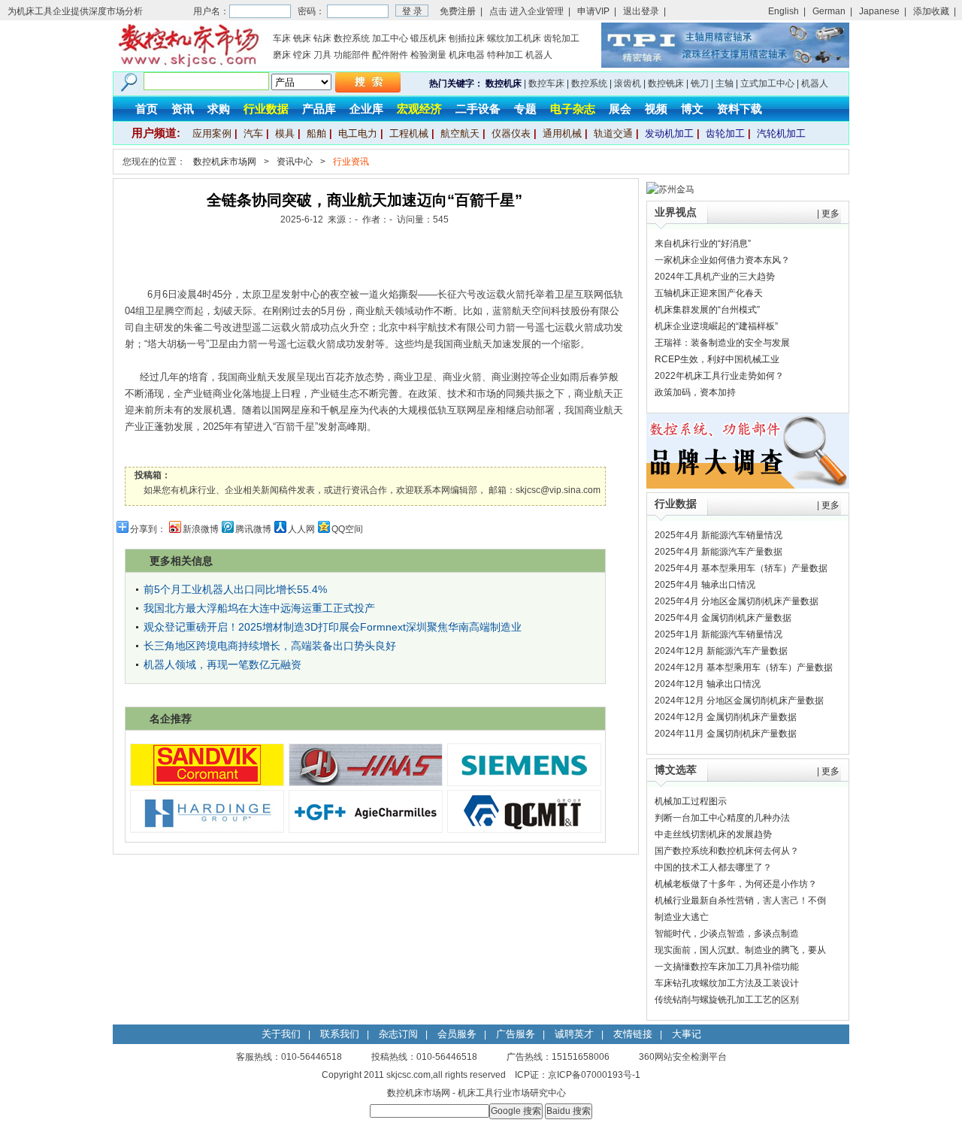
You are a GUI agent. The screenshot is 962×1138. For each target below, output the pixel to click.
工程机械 (408, 133)
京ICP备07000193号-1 (594, 1075)
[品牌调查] (747, 485)
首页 (146, 108)
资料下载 (739, 108)
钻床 (322, 38)
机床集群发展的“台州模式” (707, 309)
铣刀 (700, 83)
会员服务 (456, 1034)
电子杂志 (572, 108)
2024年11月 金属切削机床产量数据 (726, 733)
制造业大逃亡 (682, 917)
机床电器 (467, 55)
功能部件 (352, 55)
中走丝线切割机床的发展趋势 (713, 834)
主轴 (724, 83)
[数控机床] (188, 64)
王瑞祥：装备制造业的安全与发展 (722, 342)
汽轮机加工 (781, 133)
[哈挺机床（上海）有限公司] (207, 829)
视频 (656, 108)
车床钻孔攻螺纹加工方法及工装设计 (727, 983)
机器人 (538, 55)
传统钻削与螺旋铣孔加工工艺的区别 (727, 999)
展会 (620, 108)
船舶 (316, 133)
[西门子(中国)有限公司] (524, 782)
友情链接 (632, 1034)
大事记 (686, 1034)
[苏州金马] (670, 189)
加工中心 (390, 38)
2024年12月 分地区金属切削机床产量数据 (739, 700)
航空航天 (459, 133)
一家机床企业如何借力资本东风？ (722, 260)
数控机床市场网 (224, 161)
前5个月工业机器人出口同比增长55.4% (235, 589)
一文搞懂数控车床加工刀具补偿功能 (727, 966)
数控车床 (546, 83)
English (783, 11)
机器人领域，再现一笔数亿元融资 (222, 664)
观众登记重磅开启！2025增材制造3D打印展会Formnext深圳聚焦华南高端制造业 (333, 627)
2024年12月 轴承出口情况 (708, 684)
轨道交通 (613, 133)
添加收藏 (931, 11)
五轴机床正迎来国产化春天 (709, 293)
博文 (692, 108)
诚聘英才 (574, 1034)
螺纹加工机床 (514, 38)
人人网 (301, 529)
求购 (218, 108)
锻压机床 (428, 38)
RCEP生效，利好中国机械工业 (717, 359)
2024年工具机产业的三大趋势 (715, 276)
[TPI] (725, 64)
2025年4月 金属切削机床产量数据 (723, 618)
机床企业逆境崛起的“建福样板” (716, 326)
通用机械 (562, 133)
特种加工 (505, 55)
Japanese (879, 11)
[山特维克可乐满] (207, 782)
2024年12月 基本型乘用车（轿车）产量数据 (744, 667)
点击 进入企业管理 (526, 11)
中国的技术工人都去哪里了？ (713, 867)
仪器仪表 (511, 133)
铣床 (302, 38)
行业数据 (266, 108)
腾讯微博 (253, 529)
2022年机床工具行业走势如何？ (719, 376)
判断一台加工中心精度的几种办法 (722, 818)
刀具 (322, 55)
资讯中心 (295, 161)
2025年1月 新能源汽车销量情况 (718, 634)
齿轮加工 (561, 38)
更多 (830, 213)
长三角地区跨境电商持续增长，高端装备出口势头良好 (270, 646)
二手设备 (478, 108)
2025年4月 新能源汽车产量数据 (718, 551)
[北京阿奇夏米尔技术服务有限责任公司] (365, 829)
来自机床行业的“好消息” (703, 243)
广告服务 (515, 1034)
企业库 (366, 108)
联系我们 (339, 1034)
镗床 (302, 55)
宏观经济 (419, 108)
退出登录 (641, 11)
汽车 (253, 133)
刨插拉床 (467, 38)
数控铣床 (666, 83)
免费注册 (458, 11)
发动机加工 (669, 133)
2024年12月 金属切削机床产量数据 (726, 717)
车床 (282, 38)
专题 (525, 108)
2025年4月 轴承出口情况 (705, 585)
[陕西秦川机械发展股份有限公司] (524, 829)
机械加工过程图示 (691, 801)
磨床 (282, 55)
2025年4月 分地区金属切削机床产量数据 (736, 601)
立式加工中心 (767, 83)
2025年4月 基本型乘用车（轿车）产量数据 (741, 568)
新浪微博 (201, 529)
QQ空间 (347, 529)
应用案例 (211, 133)
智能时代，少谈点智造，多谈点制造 (727, 933)
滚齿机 (627, 83)
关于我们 (281, 1034)
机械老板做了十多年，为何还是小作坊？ (736, 884)
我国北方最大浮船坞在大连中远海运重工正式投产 (259, 608)
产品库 (319, 108)
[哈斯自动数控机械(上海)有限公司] (365, 782)
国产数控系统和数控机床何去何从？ (727, 851)
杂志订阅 (398, 1034)
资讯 (182, 108)
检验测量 (428, 55)
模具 (285, 133)
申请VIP (593, 11)
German (829, 11)
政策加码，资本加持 (695, 392)
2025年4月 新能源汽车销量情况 (718, 535)
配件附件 (390, 55)
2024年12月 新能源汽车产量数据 (721, 651)
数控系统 (352, 38)
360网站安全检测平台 (683, 1057)
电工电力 (357, 133)
